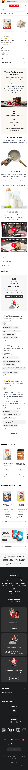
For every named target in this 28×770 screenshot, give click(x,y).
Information (5, 265)
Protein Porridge (7, 463)
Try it (5, 539)
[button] (25, 31)
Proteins (21, 13)
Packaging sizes (6, 62)
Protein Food (6, 36)
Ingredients (5, 257)
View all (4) (14, 433)
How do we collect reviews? (14, 296)
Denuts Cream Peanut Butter (20, 463)
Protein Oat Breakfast (20, 504)
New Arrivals (12, 13)
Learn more (14, 628)
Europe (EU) (14, 749)
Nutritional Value (6, 261)
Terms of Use (14, 762)
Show (7, 475)
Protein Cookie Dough (7, 504)
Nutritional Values (7, 58)
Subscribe (14, 678)
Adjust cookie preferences (14, 759)
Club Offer (4, 13)
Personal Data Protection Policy (14, 765)
